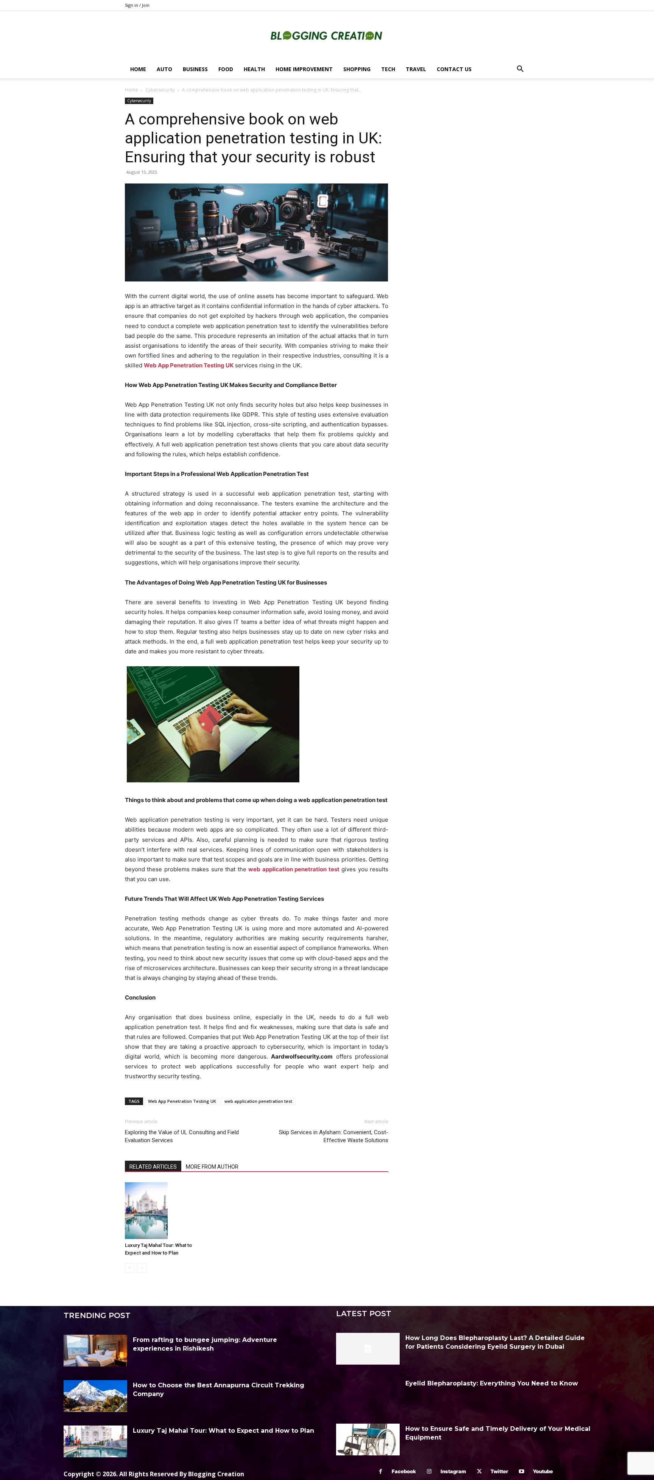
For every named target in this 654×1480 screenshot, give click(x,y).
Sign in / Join (137, 5)
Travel (416, 69)
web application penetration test (258, 1101)
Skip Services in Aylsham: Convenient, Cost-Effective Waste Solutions (333, 1136)
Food (225, 69)
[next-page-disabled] (141, 1268)
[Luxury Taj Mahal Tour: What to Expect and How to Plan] (166, 1210)
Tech (388, 69)
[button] (520, 69)
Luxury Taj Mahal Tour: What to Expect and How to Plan (223, 1430)
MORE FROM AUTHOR (212, 1167)
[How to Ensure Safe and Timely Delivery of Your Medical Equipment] (368, 1439)
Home (138, 69)
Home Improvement (304, 69)
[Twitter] (479, 1471)
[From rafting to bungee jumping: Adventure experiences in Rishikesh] (95, 1351)
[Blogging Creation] (327, 36)
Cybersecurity (160, 90)
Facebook (404, 1471)
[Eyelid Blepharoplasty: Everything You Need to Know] (368, 1394)
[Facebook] (380, 1471)
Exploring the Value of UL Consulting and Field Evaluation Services (182, 1136)
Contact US (454, 69)
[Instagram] (429, 1471)
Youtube (543, 1471)
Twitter (499, 1471)
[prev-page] (129, 1268)
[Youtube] (521, 1471)
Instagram (453, 1471)
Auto (164, 69)
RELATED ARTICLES (153, 1167)
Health (254, 69)
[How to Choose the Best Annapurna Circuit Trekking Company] (95, 1396)
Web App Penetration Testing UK (182, 1101)
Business (195, 69)
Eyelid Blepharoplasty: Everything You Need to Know (491, 1383)
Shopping (357, 69)
